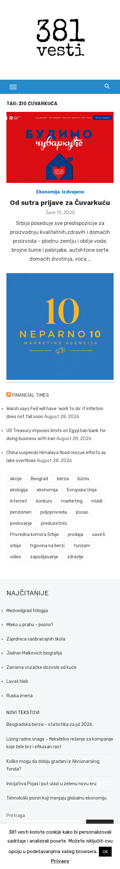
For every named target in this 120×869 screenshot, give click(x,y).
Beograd (39, 479)
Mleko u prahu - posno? (29, 624)
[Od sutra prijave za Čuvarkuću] (60, 147)
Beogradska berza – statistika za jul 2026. (49, 724)
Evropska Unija (82, 490)
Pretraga (15, 815)
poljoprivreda (53, 512)
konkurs (44, 501)
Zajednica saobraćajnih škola (35, 639)
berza (63, 479)
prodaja (75, 534)
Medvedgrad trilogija (27, 610)
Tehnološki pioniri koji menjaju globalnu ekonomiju (56, 798)
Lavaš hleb (17, 681)
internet (18, 501)
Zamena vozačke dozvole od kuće (41, 667)
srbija (15, 545)
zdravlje (75, 557)
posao (82, 512)
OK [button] (105, 851)
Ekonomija (48, 192)
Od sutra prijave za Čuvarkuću (60, 202)
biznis (83, 479)
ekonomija (47, 490)
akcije (16, 479)
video (15, 557)
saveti (98, 534)
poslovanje (21, 523)
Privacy (60, 861)
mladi (96, 501)
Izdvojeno (73, 192)
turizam (82, 545)
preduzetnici (54, 523)
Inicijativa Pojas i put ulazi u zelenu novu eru (51, 783)
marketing (72, 501)
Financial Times (30, 395)
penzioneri (20, 512)
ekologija (19, 490)
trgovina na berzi (47, 545)
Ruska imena (19, 696)
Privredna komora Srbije (34, 534)
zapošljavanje (44, 557)
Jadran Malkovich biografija (34, 653)
